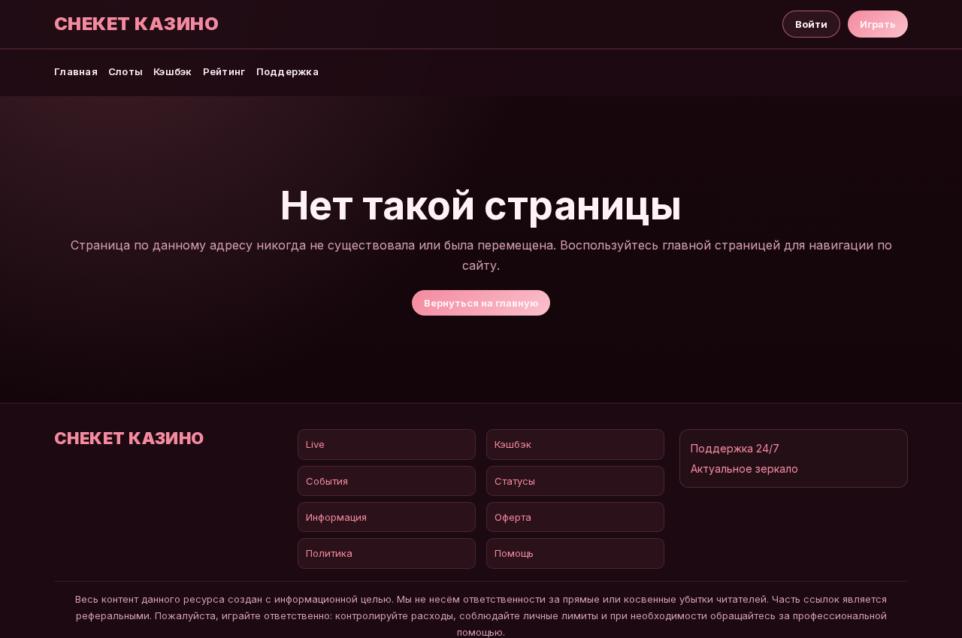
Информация (336, 517)
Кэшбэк (172, 71)
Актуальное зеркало (744, 468)
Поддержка (287, 71)
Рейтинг (224, 71)
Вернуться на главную (481, 303)
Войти (811, 24)
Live (315, 444)
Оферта (513, 517)
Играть (878, 24)
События (327, 481)
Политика (329, 553)
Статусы (515, 481)
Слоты (125, 71)
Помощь (514, 553)
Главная (76, 71)
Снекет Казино (136, 24)
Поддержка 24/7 (735, 448)
